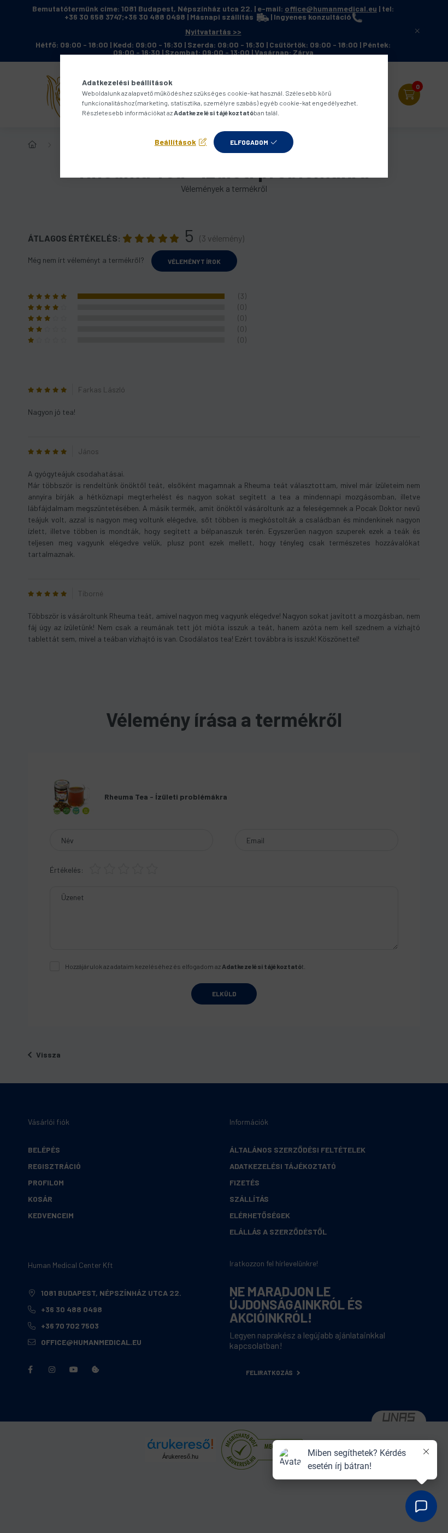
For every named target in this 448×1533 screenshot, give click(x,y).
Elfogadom (249, 142)
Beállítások (175, 141)
